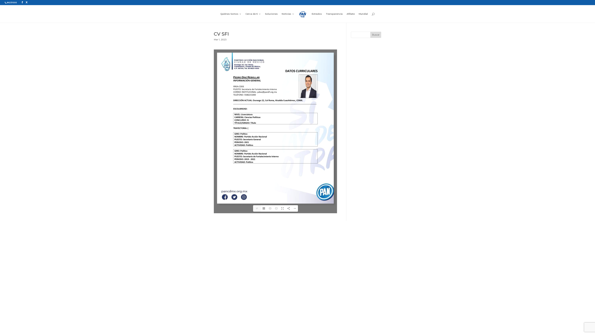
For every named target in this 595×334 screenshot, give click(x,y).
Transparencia (334, 14)
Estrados (317, 14)
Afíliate (351, 14)
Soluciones (271, 14)
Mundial (363, 14)
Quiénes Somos (229, 14)
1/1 (257, 208)
